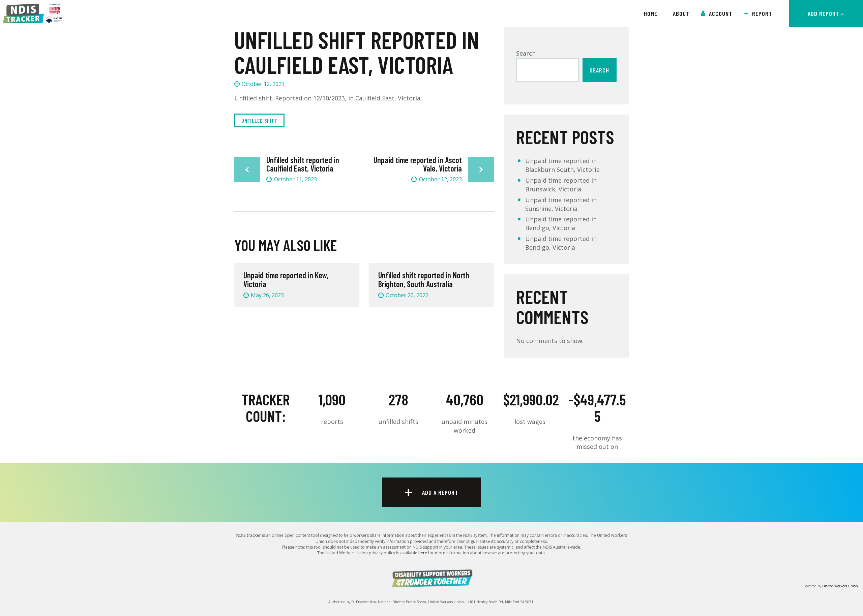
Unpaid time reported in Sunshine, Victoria (561, 204)
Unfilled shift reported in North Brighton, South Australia (423, 280)
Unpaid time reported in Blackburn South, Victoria (562, 165)
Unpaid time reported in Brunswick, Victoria (561, 184)
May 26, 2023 (267, 295)
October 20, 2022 (407, 295)
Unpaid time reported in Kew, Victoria (286, 280)
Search (526, 53)
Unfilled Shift (259, 120)
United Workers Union (840, 586)
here (422, 553)
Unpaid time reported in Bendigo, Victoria (561, 223)
